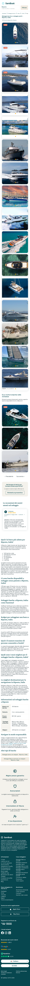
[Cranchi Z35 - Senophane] (15, 219)
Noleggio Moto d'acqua (20, 870)
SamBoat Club (5, 873)
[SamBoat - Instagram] (6, 932)
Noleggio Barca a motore (21, 860)
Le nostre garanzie (6, 863)
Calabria (3, 896)
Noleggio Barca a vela (22, 866)
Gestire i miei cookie (22, 895)
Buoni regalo (4, 871)
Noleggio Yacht (20, 864)
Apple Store (16, 909)
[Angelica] (15, 127)
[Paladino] (15, 104)
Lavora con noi (5, 861)
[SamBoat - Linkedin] (9, 932)
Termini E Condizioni (6, 972)
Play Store (16, 914)
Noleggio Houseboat (22, 872)
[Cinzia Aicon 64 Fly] (15, 380)
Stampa (3, 876)
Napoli (2, 898)
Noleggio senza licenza (20, 875)
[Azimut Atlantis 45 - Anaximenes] (15, 173)
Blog (2, 881)
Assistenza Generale (22, 890)
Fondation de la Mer (6, 878)
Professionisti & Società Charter (5, 868)
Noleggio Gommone (21, 862)
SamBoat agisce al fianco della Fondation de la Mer (13, 743)
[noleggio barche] (8, 3)
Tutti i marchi (20, 881)
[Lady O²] (15, 311)
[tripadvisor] (6, 954)
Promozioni (19, 879)
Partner (18, 972)
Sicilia (2, 893)
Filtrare (24, 7)
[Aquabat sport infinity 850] (15, 438)
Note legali (4, 971)
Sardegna (3, 891)
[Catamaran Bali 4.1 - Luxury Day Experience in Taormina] (15, 288)
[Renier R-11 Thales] (15, 242)
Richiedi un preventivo (15, 493)
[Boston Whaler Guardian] (15, 461)
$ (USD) (14, 966)
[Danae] (15, 150)
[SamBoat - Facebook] (2, 932)
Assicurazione (5, 864)
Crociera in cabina (21, 877)
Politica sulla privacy (21, 971)
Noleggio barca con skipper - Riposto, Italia (14, 754)
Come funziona (20, 891)
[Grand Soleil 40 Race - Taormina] (15, 357)
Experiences (4, 879)
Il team (3, 859)
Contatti (18, 893)
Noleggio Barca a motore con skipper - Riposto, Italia (15, 759)
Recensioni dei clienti (7, 874)
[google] (4, 947)
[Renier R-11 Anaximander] (15, 265)
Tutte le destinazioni (7, 900)
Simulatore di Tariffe (7, 866)
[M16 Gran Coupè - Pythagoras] (15, 196)
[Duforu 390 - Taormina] (15, 334)
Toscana (3, 894)
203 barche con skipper (19, 730)
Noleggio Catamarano (22, 867)
